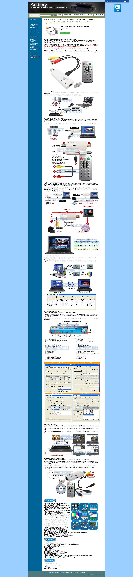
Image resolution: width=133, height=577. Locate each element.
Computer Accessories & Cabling (54, 19)
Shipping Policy (33, 49)
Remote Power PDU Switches (34, 25)
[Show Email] (125, 1)
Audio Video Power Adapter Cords (34, 30)
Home (45, 19)
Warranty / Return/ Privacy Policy (33, 53)
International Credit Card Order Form (34, 44)
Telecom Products (33, 27)
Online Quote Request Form (79, 14)
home (59, 14)
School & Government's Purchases (33, 40)
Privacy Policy (33, 55)
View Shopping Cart (99, 14)
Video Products (33, 19)
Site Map (90, 14)
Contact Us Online (67, 14)
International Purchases (32, 47)
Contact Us (32, 57)
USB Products (63, 19)
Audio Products (33, 21)
